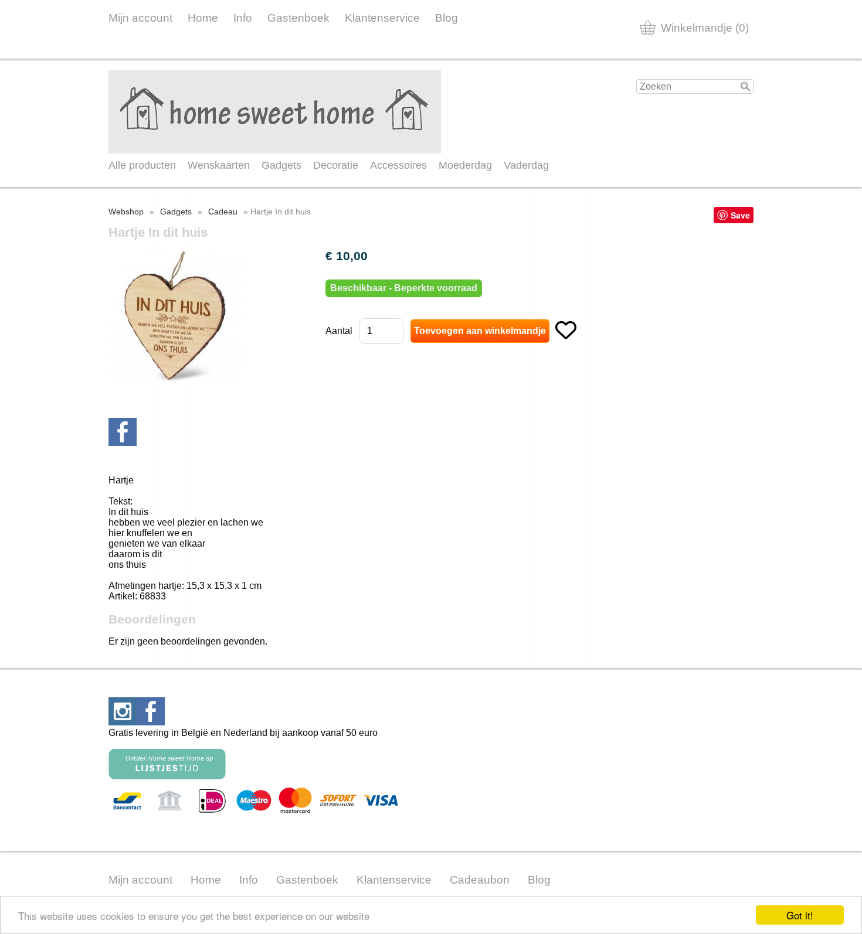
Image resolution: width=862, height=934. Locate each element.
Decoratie (335, 165)
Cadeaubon (480, 880)
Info (242, 18)
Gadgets (281, 165)
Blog (446, 18)
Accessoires (398, 165)
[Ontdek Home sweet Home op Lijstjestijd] (167, 776)
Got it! (799, 915)
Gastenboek (298, 18)
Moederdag (465, 165)
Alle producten (142, 165)
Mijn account (140, 18)
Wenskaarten (219, 165)
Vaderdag (526, 165)
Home (203, 18)
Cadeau (222, 211)
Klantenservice (382, 18)
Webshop (126, 211)
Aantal (338, 331)
